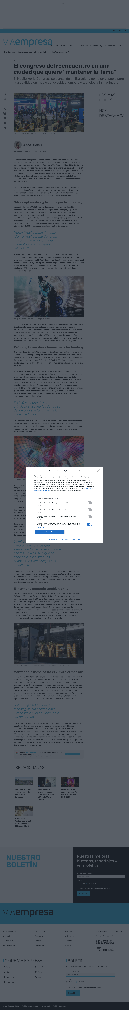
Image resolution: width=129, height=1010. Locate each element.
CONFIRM (50, 532)
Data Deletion (53, 539)
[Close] (99, 471)
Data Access (64, 539)
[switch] (89, 502)
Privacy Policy (76, 539)
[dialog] (64, 505)
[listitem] (64, 498)
